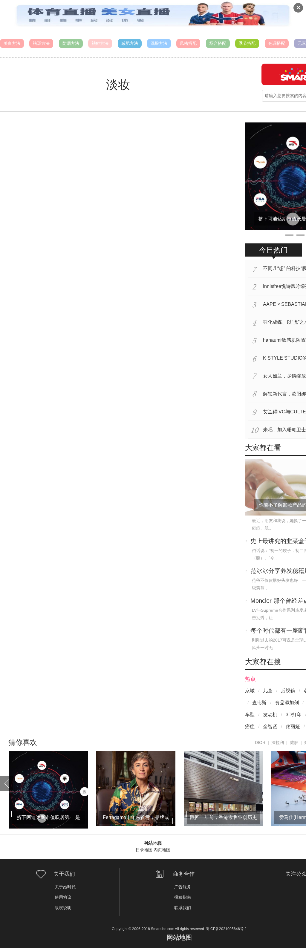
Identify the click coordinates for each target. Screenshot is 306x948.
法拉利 (277, 742)
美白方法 (12, 43)
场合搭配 (217, 43)
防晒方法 (70, 43)
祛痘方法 (100, 43)
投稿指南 (182, 897)
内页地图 (162, 849)
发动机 (270, 714)
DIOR (260, 742)
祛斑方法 (41, 43)
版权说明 (63, 907)
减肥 (294, 742)
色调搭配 (276, 43)
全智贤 (270, 726)
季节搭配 (247, 43)
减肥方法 (129, 43)
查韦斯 (259, 702)
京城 (250, 690)
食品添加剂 (287, 702)
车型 (250, 714)
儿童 (268, 690)
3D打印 (294, 714)
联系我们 (182, 907)
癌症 (250, 726)
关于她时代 (65, 886)
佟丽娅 (293, 726)
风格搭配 (188, 43)
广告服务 (182, 886)
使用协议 (63, 897)
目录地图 (144, 849)
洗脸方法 (159, 43)
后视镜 (288, 690)
